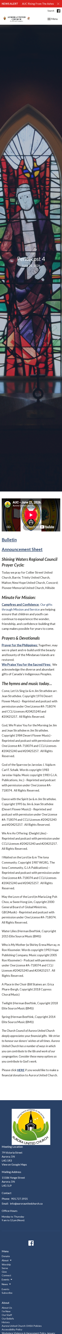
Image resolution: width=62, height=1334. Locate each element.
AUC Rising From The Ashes (38, 3)
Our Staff (7, 1314)
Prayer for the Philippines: (20, 645)
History (6, 1322)
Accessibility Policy (12, 1329)
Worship (6, 1264)
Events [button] (5, 1279)
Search (51, 10)
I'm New (6, 1311)
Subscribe (7, 1292)
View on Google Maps (14, 1164)
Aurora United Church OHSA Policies (22, 1325)
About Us (7, 1307)
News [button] (5, 1284)
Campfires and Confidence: (20, 604)
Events (5, 1289)
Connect (6, 1275)
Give (4, 1271)
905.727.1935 (19, 1198)
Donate (6, 1256)
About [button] (5, 1260)
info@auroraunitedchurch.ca (26, 1203)
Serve (5, 1268)
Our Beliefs (8, 1318)
